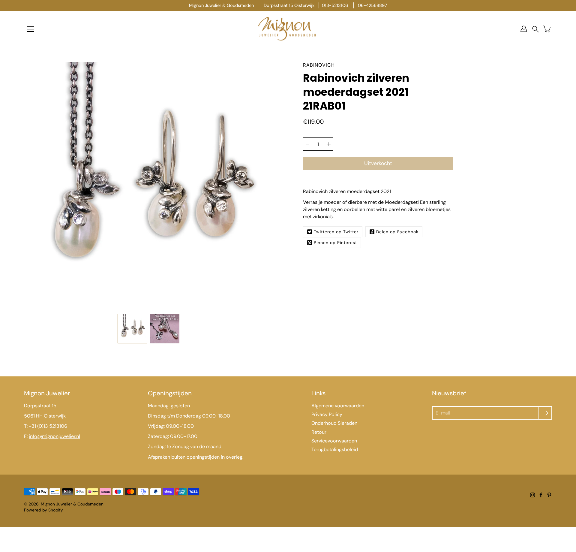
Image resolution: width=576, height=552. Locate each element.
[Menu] (30, 29)
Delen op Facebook (397, 231)
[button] (535, 29)
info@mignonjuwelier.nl (54, 436)
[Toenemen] (328, 144)
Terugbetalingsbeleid (334, 449)
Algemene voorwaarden (337, 406)
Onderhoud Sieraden (334, 423)
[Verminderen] (307, 144)
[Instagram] (532, 495)
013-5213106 (335, 5)
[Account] (524, 29)
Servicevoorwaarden (334, 441)
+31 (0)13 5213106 (48, 426)
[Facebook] (541, 495)
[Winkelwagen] (547, 29)
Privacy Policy (326, 414)
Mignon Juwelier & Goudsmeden (72, 504)
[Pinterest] (549, 495)
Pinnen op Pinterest (335, 242)
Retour (318, 432)
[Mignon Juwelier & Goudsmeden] (288, 29)
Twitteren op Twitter (336, 231)
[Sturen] (545, 413)
